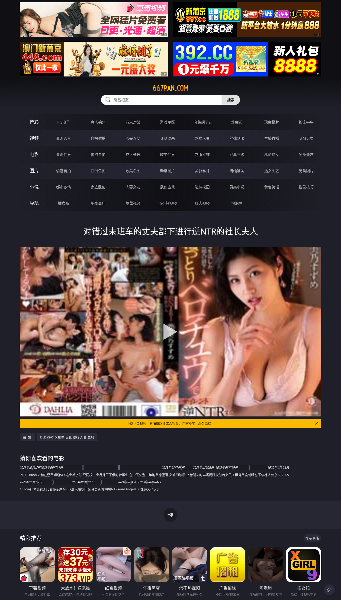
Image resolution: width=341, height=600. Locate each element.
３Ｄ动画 (167, 138)
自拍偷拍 (98, 138)
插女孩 (63, 203)
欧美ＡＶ (132, 138)
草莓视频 (132, 203)
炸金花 (236, 122)
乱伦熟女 (271, 154)
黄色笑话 (271, 187)
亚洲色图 (98, 170)
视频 (34, 138)
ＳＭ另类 (306, 138)
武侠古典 (167, 187)
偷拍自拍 (98, 154)
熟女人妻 (202, 138)
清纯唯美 (236, 170)
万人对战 (132, 122)
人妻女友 (132, 187)
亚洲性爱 (63, 154)
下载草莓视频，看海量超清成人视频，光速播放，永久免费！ (170, 423)
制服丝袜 (202, 154)
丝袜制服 (236, 138)
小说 (34, 187)
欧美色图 (132, 170)
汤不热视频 (167, 203)
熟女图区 (271, 170)
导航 (34, 203)
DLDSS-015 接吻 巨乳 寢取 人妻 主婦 (67, 437)
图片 (34, 171)
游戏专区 (167, 122)
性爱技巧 (306, 187)
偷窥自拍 (63, 170)
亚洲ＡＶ (63, 138)
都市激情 (63, 187)
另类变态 (306, 154)
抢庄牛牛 (306, 122)
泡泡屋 (236, 203)
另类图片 (306, 170)
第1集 (27, 437)
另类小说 (236, 187)
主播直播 (271, 138)
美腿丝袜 (202, 170)
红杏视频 (202, 203)
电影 (34, 154)
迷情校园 (202, 187)
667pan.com (170, 88)
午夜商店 (98, 203)
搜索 (231, 99)
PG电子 (63, 122)
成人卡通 (132, 154)
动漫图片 (167, 170)
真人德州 (98, 122)
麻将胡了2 (202, 122)
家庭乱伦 (98, 187)
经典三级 (236, 154)
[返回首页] (329, 589)
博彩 (34, 122)
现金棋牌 (271, 122)
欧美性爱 (167, 154)
